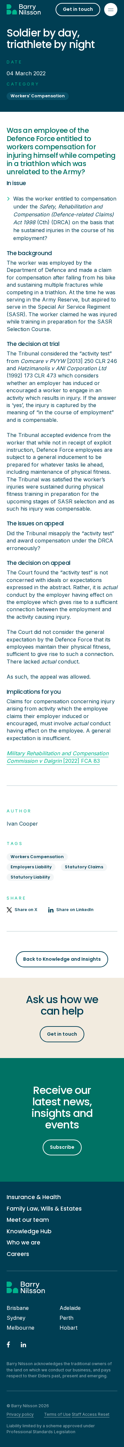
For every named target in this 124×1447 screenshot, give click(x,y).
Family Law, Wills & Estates (44, 1209)
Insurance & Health (34, 1197)
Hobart (68, 1327)
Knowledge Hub (29, 1231)
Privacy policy (20, 1414)
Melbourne (20, 1327)
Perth (66, 1317)
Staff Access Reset (90, 1414)
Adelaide (70, 1308)
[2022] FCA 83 (57, 757)
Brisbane (18, 1308)
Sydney (16, 1317)
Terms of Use (57, 1414)
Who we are (23, 1242)
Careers (18, 1254)
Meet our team (28, 1220)
